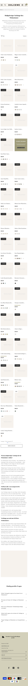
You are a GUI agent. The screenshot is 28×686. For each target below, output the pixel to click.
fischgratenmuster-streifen (3, 60)
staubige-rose (7, 159)
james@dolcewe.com (5, 645)
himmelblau (17, 60)
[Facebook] (9, 668)
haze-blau (19, 386)
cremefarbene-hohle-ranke (17, 209)
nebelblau (3, 184)
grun (7, 334)
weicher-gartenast (21, 85)
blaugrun (1, 411)
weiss (1, 109)
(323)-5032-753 (10, 650)
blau (1, 360)
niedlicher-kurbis (19, 85)
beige (15, 60)
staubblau (15, 359)
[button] (18, 305)
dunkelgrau (3, 283)
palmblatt (7, 85)
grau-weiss (1, 184)
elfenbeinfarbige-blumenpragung (7, 233)
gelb (21, 134)
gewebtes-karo (5, 60)
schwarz (15, 283)
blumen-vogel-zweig (15, 85)
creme (1, 159)
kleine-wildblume (17, 85)
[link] (14, 564)
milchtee (1, 209)
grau (17, 109)
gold (3, 334)
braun (15, 109)
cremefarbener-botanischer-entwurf (15, 209)
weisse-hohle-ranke (21, 209)
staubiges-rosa (7, 411)
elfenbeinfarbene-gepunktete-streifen (5, 233)
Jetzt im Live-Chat (4, 648)
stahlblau (5, 308)
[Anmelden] (22, 5)
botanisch (1, 85)
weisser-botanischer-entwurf (19, 209)
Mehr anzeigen (11, 445)
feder (3, 85)
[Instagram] (13, 668)
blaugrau (3, 209)
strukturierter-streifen (1, 60)
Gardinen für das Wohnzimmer (9, 9)
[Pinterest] (18, 668)
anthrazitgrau (5, 159)
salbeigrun (19, 60)
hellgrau (21, 359)
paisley (5, 85)
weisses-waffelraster (17, 233)
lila (17, 386)
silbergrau (5, 184)
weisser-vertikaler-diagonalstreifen (19, 233)
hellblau (5, 385)
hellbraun (1, 334)
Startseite (1, 9)
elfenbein (15, 309)
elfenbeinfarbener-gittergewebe (3, 233)
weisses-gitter (15, 233)
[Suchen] (5, 5)
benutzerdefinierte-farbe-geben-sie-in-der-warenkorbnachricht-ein (7, 184)
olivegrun (3, 159)
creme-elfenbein (5, 209)
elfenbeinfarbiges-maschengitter (1, 233)
